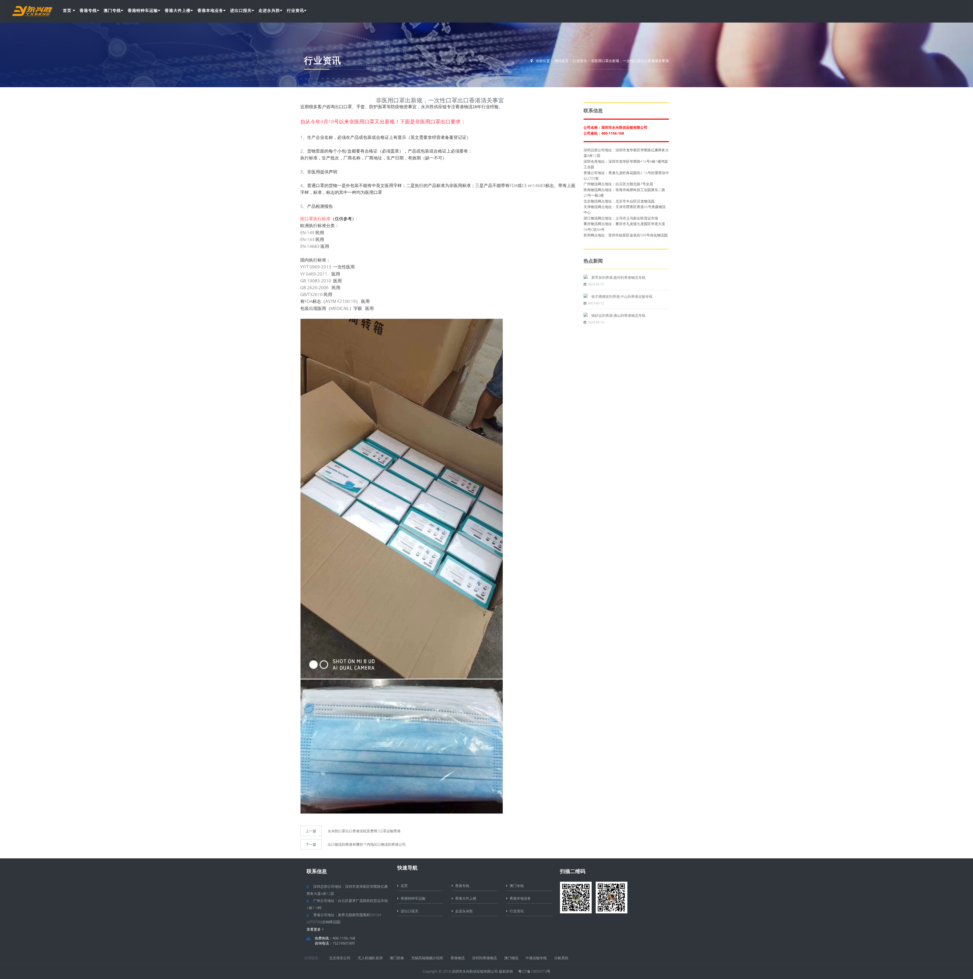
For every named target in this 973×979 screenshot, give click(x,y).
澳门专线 (112, 10)
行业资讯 (295, 10)
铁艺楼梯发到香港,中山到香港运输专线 (621, 296)
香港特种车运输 (143, 10)
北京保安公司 (339, 957)
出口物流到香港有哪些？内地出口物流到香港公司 (367, 844)
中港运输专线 (536, 957)
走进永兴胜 (269, 10)
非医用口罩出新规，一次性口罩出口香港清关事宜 (630, 60)
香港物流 (458, 957)
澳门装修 (397, 957)
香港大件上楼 (178, 10)
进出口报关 (241, 10)
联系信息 (317, 871)
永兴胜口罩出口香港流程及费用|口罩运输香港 (364, 830)
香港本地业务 (210, 10)
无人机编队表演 (370, 957)
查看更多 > (315, 929)
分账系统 (561, 957)
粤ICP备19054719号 (534, 971)
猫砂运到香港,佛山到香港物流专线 (618, 315)
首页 (68, 10)
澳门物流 (511, 957)
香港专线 (88, 10)
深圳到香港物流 (484, 957)
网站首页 (561, 60)
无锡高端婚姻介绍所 (427, 957)
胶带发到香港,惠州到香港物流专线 (618, 277)
